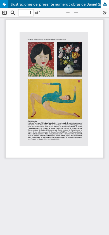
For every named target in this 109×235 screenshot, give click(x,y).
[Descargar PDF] (105, 4)
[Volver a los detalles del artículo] (4, 4)
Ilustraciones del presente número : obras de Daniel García (59, 4)
